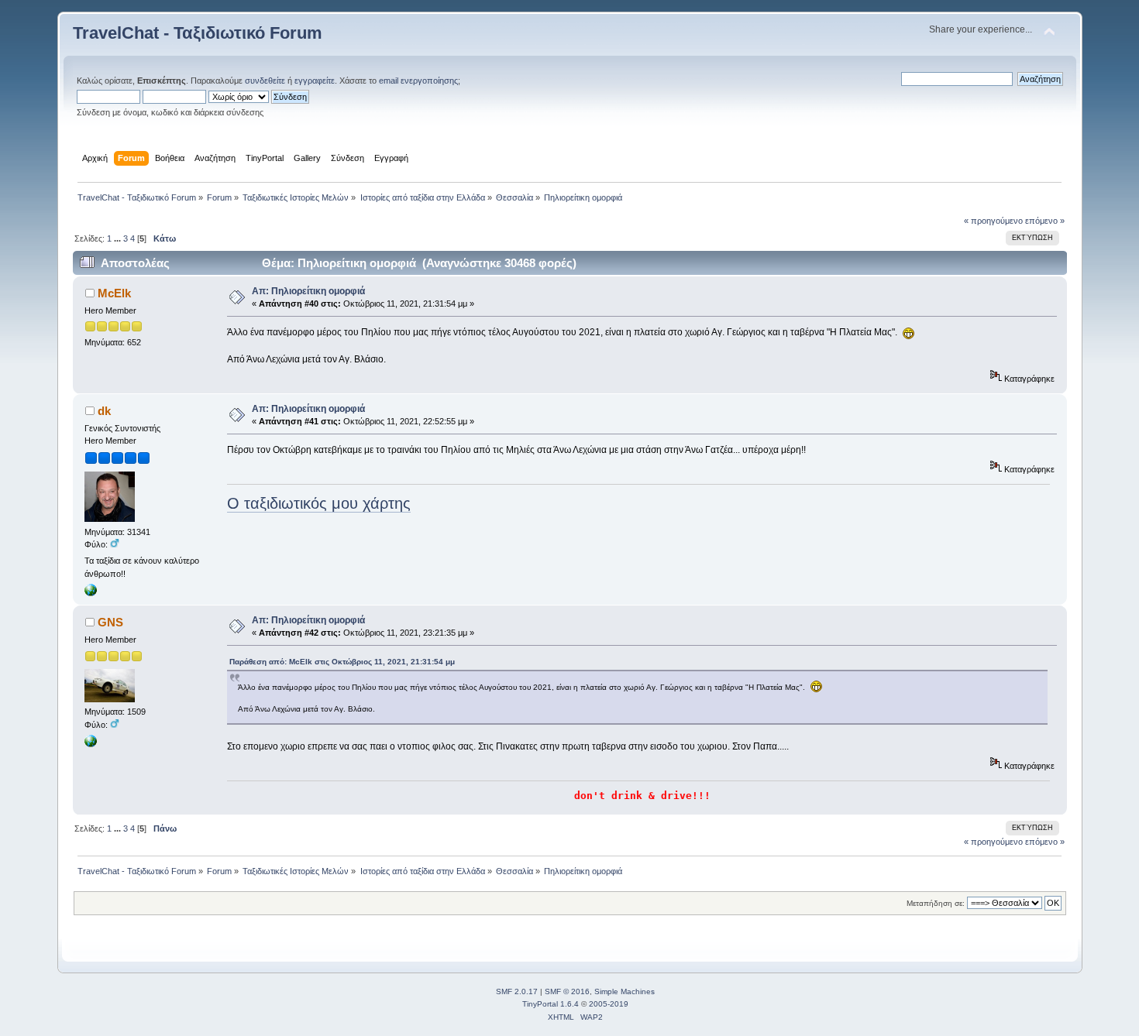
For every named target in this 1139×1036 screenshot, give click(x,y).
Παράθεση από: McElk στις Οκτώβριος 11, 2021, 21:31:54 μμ (342, 661)
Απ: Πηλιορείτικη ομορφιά (308, 291)
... (118, 238)
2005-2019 (608, 1004)
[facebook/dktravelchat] (90, 593)
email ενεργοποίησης (418, 80)
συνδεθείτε (265, 80)
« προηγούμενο (993, 220)
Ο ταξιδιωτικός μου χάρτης (319, 503)
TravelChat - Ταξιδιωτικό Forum (197, 33)
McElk (114, 293)
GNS (110, 622)
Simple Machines (624, 991)
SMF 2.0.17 (517, 991)
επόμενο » (1045, 220)
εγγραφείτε (314, 80)
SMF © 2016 (567, 991)
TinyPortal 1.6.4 (550, 1004)
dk (104, 410)
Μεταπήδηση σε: (936, 903)
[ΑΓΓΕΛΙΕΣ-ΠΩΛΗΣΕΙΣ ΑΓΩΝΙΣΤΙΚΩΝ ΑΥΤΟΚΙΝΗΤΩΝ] (90, 744)
